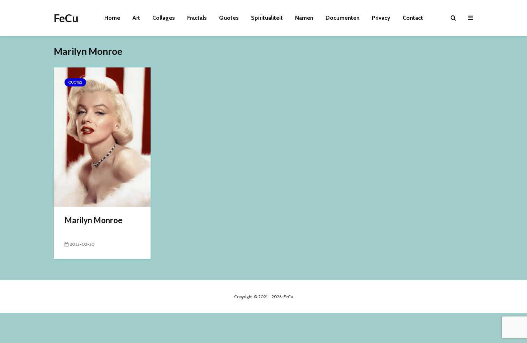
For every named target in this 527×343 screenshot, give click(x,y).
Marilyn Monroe (94, 220)
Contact (413, 17)
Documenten (343, 17)
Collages (163, 17)
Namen (304, 17)
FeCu (66, 17)
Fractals (197, 17)
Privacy (381, 17)
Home (112, 17)
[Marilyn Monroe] (102, 136)
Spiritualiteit (267, 17)
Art (136, 17)
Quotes (229, 17)
